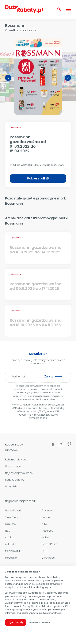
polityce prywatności (50, 613)
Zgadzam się (15, 622)
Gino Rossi (48, 557)
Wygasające (13, 466)
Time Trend (12, 517)
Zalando (10, 544)
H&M (8, 530)
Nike (44, 524)
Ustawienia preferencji (40, 622)
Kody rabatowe (14, 480)
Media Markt (12, 551)
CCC (45, 551)
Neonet (46, 517)
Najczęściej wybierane (19, 473)
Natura (46, 537)
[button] (8, 78)
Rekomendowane (16, 459)
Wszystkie (11, 486)
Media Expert (13, 510)
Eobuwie (10, 524)
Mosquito (11, 557)
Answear (47, 510)
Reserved (47, 530)
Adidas (9, 537)
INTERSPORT (49, 544)
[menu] (68, 9)
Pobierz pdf (38, 178)
